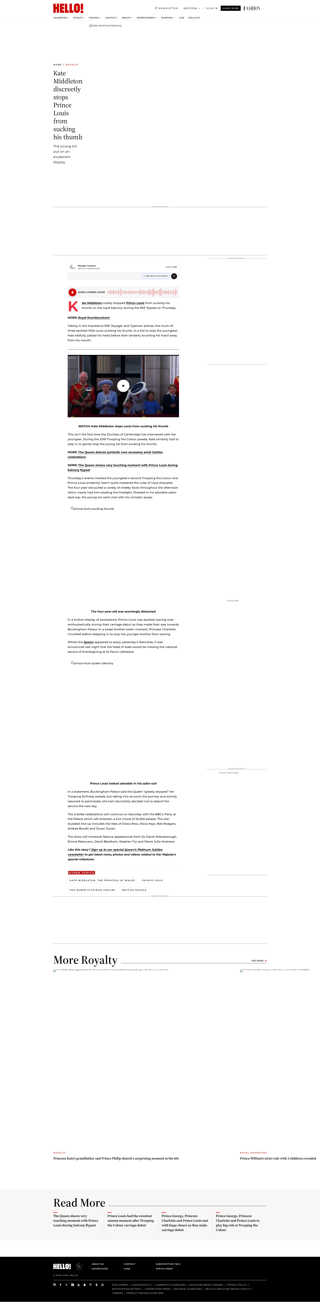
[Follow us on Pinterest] (90, 1285)
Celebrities (60, 18)
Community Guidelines (171, 1285)
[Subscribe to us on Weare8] (96, 1285)
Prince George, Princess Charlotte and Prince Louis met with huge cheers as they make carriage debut (185, 1223)
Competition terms (157, 1289)
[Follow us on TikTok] (72, 1285)
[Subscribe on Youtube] (78, 1285)
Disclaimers (120, 1285)
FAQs (127, 1268)
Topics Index (164, 1268)
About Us (98, 1264)
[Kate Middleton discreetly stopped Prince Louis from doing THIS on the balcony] (252, 8)
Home (57, 64)
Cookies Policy (142, 1285)
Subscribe (230, 8)
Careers (117, 1293)
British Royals (134, 890)
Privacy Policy (237, 1285)
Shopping (167, 18)
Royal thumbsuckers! (94, 317)
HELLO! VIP (194, 18)
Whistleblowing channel (206, 1285)
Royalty (77, 18)
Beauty (126, 18)
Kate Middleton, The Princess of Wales (102, 880)
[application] (123, 386)
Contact (129, 1264)
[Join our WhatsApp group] (102, 1285)
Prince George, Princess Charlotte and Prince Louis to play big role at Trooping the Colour (238, 1223)
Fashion (94, 18)
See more (258, 960)
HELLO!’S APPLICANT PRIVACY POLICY (228, 1289)
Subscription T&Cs (167, 1264)
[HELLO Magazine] (68, 8)
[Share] (174, 276)
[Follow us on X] (66, 1285)
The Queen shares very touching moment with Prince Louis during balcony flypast (75, 1221)
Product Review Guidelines (145, 1293)
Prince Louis (135, 303)
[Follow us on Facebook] (60, 1285)
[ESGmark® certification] (77, 1266)
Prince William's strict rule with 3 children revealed (278, 1158)
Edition (190, 8)
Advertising (100, 1268)
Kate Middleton (92, 303)
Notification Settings (126, 1289)
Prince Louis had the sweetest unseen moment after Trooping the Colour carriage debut (131, 1221)
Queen (89, 642)
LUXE (181, 18)
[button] (123, 386)
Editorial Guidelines (188, 1289)
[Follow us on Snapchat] (84, 1285)
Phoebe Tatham (87, 265)
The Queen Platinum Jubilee (92, 890)
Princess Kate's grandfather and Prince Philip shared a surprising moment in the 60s (116, 1158)
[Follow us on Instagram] (54, 1285)
